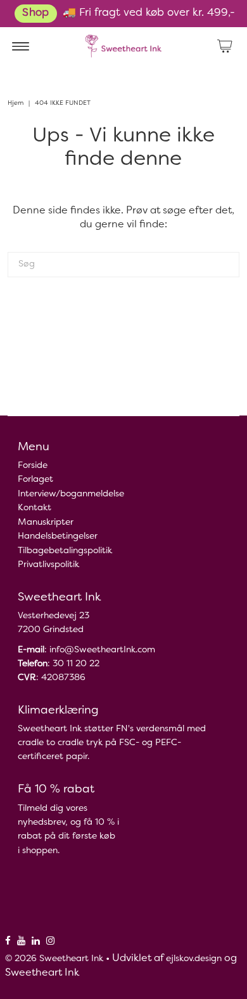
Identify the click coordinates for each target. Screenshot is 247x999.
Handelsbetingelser (58, 536)
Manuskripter (45, 522)
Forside (33, 466)
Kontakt (34, 508)
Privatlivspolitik (48, 565)
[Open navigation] (20, 46)
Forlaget (35, 480)
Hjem (15, 103)
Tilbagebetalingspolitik (65, 551)
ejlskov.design (194, 959)
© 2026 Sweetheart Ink (54, 959)
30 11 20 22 (76, 664)
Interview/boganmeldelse (71, 494)
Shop (35, 13)
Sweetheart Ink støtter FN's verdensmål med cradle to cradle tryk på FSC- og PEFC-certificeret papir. (112, 743)
